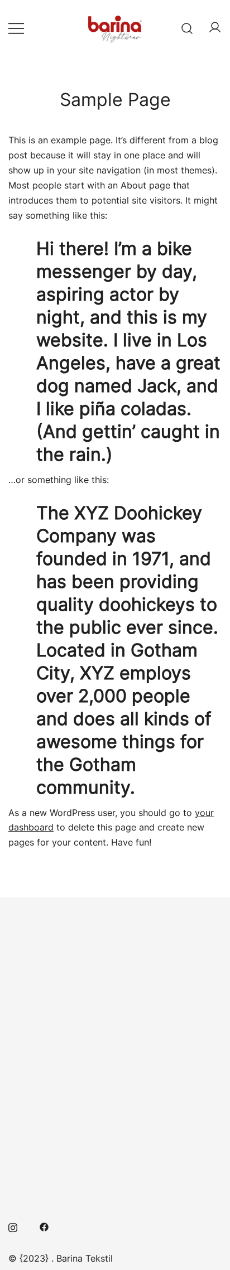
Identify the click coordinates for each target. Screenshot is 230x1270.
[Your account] (215, 28)
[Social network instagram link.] (12, 1226)
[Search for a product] (187, 27)
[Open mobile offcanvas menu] (16, 28)
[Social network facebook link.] (44, 1226)
